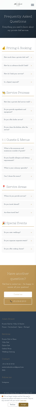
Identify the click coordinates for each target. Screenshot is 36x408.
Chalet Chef (6, 345)
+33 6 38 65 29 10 (8, 364)
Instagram (5, 382)
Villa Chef (5, 342)
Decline (12, 404)
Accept (23, 404)
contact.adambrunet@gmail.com (13, 367)
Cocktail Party (7, 348)
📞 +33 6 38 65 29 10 (18, 301)
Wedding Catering (8, 352)
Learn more (23, 400)
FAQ (3, 370)
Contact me (18, 294)
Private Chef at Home (9, 339)
